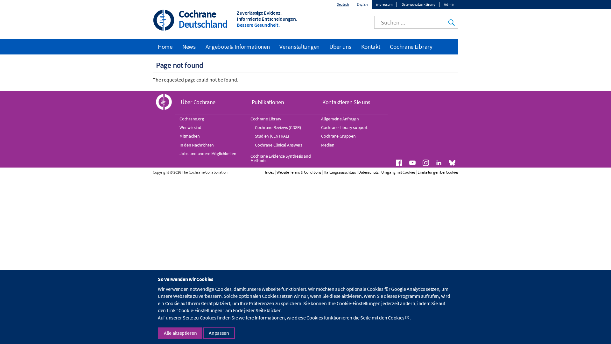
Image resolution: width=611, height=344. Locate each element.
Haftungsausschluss (340, 172)
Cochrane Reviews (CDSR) (278, 127)
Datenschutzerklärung (418, 4)
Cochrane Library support (344, 127)
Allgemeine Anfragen (340, 119)
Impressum (384, 4)
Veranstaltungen (299, 46)
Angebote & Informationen (238, 46)
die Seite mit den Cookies (379, 317)
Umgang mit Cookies (398, 172)
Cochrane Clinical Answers (278, 145)
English (362, 4)
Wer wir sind (190, 127)
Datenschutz (368, 172)
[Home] (164, 21)
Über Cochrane (198, 102)
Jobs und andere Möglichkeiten (207, 153)
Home (165, 46)
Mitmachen (189, 136)
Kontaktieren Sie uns (346, 102)
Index (269, 172)
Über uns (340, 46)
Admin (449, 4)
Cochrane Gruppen (338, 136)
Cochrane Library (411, 46)
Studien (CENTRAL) (272, 136)
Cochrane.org (191, 119)
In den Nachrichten (196, 145)
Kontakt (370, 46)
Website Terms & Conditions (299, 172)
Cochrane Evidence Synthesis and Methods (280, 158)
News (189, 46)
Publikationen (268, 102)
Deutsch (343, 4)
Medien (327, 145)
